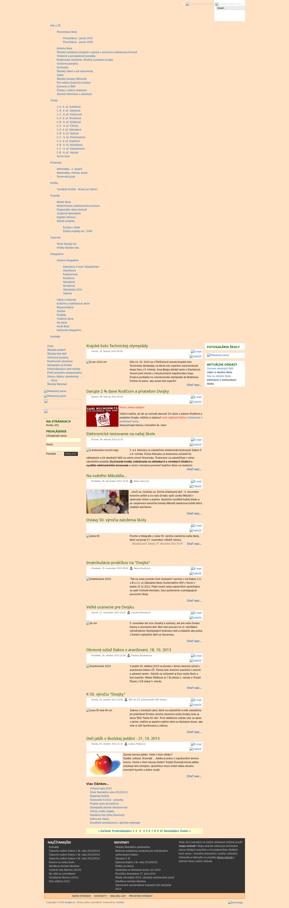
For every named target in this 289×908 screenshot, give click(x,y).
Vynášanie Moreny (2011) (63, 877)
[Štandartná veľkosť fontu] (200, 4)
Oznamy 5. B (122, 858)
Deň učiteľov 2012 (59, 881)
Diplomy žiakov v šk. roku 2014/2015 (136, 862)
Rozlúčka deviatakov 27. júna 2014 (135, 873)
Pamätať (51, 453)
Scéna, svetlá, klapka (102, 811)
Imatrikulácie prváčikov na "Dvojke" (118, 562)
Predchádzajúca (122, 831)
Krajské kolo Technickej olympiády (117, 345)
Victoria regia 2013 (101, 788)
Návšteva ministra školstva (64, 866)
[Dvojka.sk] (59, 10)
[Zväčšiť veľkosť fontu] (183, 3)
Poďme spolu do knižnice (104, 803)
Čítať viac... (194, 385)
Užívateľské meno (56, 435)
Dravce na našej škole (61, 862)
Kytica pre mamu (99, 818)
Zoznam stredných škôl (220, 368)
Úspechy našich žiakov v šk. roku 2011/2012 (74, 858)
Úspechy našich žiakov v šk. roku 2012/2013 (74, 854)
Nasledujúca (171, 831)
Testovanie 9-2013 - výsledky (106, 799)
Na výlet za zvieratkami (62, 873)
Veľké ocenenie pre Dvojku (110, 606)
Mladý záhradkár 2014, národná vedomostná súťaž (144, 877)
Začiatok (105, 831)
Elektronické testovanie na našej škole (120, 433)
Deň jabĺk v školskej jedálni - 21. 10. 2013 (123, 738)
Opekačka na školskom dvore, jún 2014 (138, 869)
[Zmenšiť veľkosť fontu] (228, 4)
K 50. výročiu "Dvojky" (105, 694)
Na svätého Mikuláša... (106, 475)
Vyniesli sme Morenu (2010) (65, 869)
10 (161, 831)
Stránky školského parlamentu (132, 847)
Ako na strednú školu (219, 376)
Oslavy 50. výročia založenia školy (116, 519)
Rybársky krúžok (99, 796)
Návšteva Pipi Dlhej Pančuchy (107, 815)
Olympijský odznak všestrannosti (108, 807)
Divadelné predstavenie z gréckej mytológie (115, 822)
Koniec (184, 831)
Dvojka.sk (70, 902)
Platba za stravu (124, 866)
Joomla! (120, 902)
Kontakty (54, 847)
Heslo (49, 444)
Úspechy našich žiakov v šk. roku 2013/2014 (74, 850)
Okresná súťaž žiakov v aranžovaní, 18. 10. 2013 (128, 649)
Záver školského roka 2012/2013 (109, 792)
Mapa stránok (225, 857)
